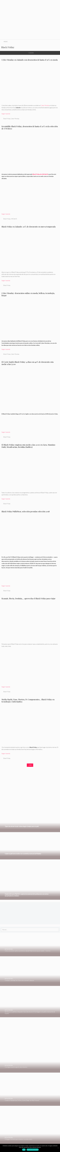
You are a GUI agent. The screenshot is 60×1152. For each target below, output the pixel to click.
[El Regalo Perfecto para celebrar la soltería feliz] (29, 1143)
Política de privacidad (32, 1149)
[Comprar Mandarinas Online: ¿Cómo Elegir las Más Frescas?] (29, 1105)
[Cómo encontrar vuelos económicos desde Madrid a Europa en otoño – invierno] (29, 955)
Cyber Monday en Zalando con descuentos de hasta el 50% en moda (30, 60)
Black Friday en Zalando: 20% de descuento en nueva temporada (29, 226)
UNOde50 (14, 219)
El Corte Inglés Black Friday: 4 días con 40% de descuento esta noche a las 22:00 (28, 363)
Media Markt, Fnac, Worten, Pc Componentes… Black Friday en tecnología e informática (28, 700)
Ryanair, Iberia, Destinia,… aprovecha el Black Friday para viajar (28, 598)
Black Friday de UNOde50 (40, 174)
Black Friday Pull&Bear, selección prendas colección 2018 (26, 511)
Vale (24, 1149)
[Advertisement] (30, 28)
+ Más (30, 765)
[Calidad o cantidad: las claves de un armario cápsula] (22, 985)
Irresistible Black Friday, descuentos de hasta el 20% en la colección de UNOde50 (30, 127)
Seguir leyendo (6, 114)
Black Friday (6, 118)
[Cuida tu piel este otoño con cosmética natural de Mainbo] (30, 858)
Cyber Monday (45, 105)
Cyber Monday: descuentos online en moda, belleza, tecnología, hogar (28, 294)
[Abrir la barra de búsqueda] (57, 42)
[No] (58, 1148)
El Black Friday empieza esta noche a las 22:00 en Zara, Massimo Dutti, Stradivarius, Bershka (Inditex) (28, 446)
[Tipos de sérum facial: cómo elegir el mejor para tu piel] (30, 831)
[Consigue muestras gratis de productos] (22, 1071)
